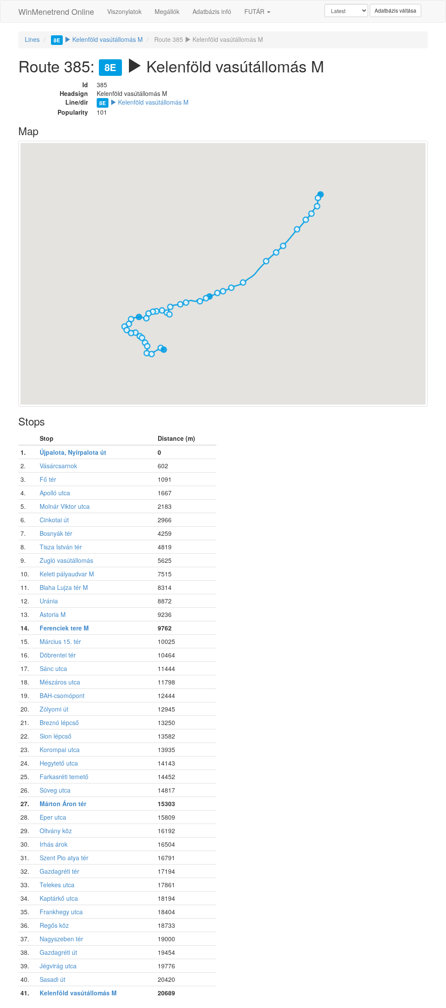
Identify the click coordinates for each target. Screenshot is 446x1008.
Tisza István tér (61, 546)
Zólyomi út (54, 709)
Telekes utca (57, 884)
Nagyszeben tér (61, 938)
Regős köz (54, 925)
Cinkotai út (54, 519)
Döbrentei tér (58, 654)
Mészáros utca (60, 682)
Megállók (167, 11)
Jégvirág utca (58, 965)
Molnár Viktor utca (65, 506)
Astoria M (53, 614)
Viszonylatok (124, 11)
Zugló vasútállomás (66, 560)
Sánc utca (53, 668)
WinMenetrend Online (56, 11)
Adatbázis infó (212, 11)
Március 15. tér (60, 641)
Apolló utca (55, 492)
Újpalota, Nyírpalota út (73, 452)
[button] (318, 198)
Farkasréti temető (64, 776)
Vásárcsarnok (58, 465)
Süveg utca (55, 790)
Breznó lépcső (59, 722)
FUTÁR (255, 11)
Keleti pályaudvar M (67, 573)
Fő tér (48, 479)
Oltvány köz (56, 830)
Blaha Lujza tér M (64, 587)
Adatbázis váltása (395, 10)
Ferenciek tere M (64, 627)
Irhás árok (54, 844)
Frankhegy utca (61, 911)
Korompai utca (60, 749)
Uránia (49, 600)
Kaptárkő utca (59, 898)
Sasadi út (52, 979)
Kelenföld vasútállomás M (98, 39)
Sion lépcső (55, 736)
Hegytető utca (59, 763)
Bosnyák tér (56, 533)
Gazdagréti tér (59, 871)
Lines (32, 39)
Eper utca (53, 817)
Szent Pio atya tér (64, 857)
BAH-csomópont (62, 695)
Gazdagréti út (58, 952)
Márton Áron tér (63, 803)
